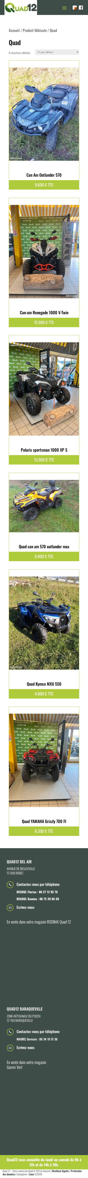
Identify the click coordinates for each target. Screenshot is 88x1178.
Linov (31, 1174)
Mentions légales (60, 1171)
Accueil (14, 30)
